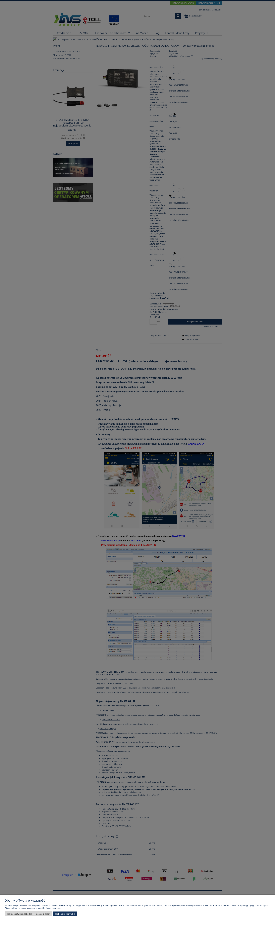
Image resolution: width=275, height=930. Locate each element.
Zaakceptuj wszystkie (65, 914)
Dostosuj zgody (43, 914)
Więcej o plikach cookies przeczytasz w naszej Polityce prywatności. (33, 908)
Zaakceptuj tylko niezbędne (19, 914)
